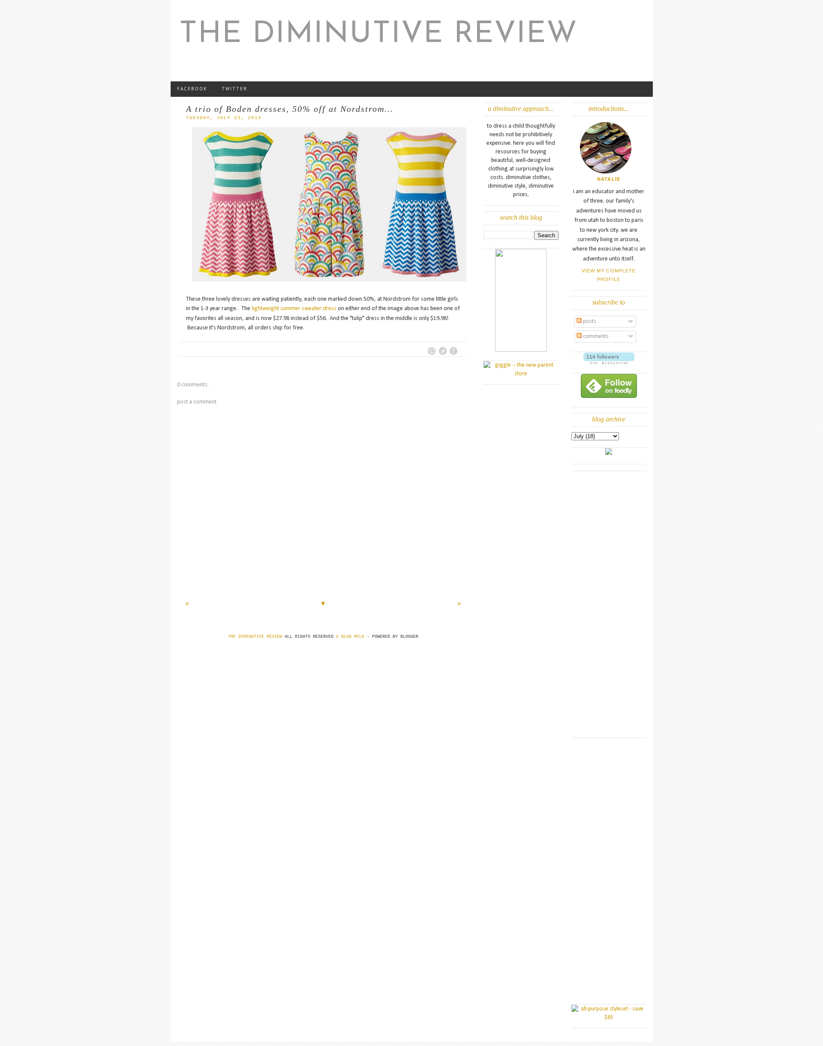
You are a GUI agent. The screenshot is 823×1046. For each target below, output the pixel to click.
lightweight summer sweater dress (294, 308)
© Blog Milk (351, 636)
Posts (589, 321)
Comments (595, 336)
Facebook (192, 89)
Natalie (608, 179)
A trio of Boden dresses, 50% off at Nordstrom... (289, 109)
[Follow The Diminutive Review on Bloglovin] (608, 362)
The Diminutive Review (378, 34)
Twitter (234, 89)
